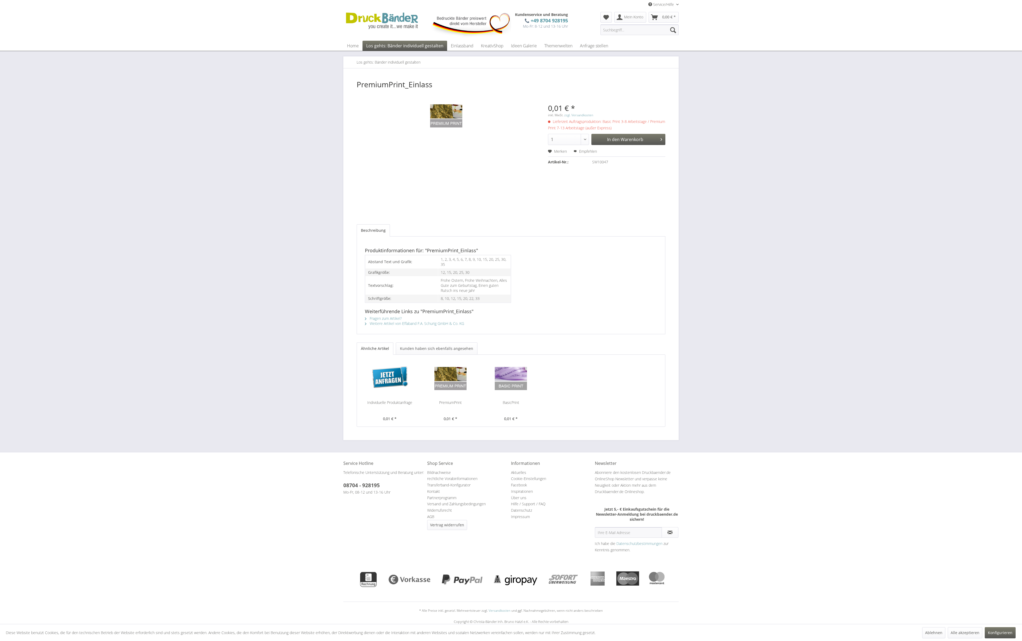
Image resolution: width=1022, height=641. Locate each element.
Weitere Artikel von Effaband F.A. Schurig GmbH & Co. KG (416, 323)
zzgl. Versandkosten (578, 115)
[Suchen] (673, 29)
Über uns (518, 497)
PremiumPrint (450, 402)
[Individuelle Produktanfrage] (390, 378)
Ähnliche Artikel (375, 348)
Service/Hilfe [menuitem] (663, 4)
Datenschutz (521, 510)
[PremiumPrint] (450, 378)
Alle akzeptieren (965, 632)
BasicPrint (511, 402)
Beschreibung (373, 230)
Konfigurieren (1000, 632)
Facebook (519, 484)
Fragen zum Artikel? (385, 318)
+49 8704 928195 (548, 20)
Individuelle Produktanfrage (389, 402)
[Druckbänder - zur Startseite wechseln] (382, 21)
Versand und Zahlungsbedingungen (456, 503)
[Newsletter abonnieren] (670, 532)
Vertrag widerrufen (447, 524)
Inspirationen (522, 491)
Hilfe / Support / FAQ (528, 503)
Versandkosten (499, 610)
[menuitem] (606, 17)
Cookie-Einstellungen (528, 478)
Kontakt (433, 491)
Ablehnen (933, 632)
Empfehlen (587, 151)
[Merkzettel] (606, 17)
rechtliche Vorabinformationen (452, 478)
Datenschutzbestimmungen (639, 543)
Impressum (520, 516)
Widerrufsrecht (439, 510)
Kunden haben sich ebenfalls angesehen (436, 348)
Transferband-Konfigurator (449, 484)
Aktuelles (518, 472)
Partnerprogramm (441, 497)
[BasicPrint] (511, 378)
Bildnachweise (439, 472)
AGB (430, 516)
